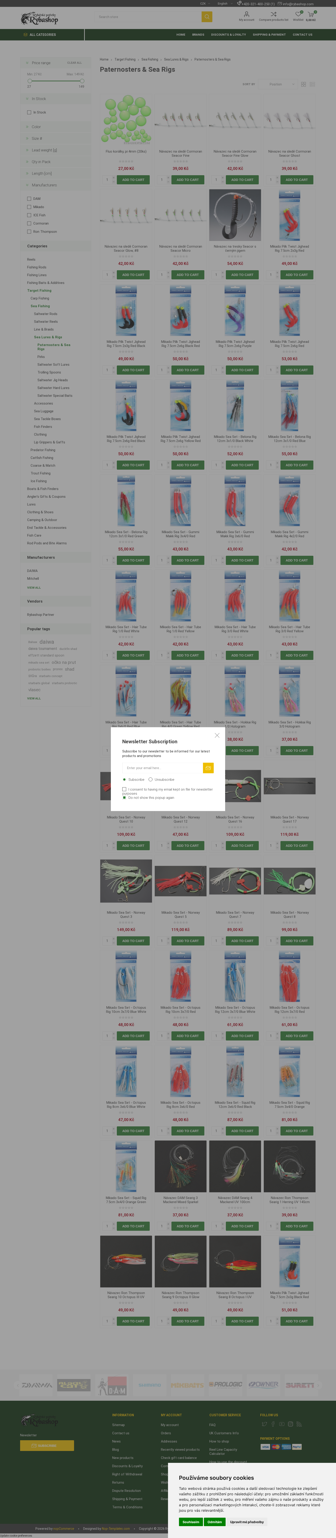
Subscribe (136, 779)
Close (217, 735)
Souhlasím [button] (191, 1522)
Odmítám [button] (215, 1522)
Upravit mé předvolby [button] (247, 1522)
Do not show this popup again (151, 797)
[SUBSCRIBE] (208, 767)
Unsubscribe (164, 779)
